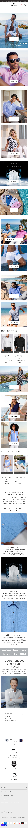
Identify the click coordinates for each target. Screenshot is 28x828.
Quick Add (7, 352)
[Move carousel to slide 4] (16, 44)
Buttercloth (12, 817)
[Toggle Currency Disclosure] (22, 4)
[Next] (26, 729)
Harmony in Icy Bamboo (7, 477)
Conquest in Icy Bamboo (19, 477)
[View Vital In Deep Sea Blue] (21, 740)
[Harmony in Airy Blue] (7, 463)
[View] (14, 30)
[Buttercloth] (14, 4)
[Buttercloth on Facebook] (2, 812)
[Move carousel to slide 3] (14, 44)
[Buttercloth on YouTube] (9, 812)
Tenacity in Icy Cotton (7, 356)
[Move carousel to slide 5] (17, 44)
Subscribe (24, 808)
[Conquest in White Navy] (19, 463)
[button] (12, 335)
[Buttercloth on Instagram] (4, 812)
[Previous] (1, 729)
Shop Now (13, 82)
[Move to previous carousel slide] (8, 44)
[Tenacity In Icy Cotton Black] (19, 342)
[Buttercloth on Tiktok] (7, 812)
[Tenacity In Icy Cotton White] (7, 342)
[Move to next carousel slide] (20, 44)
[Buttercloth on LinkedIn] (11, 812)
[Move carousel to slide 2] (12, 44)
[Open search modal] (24, 4)
